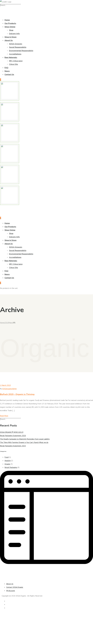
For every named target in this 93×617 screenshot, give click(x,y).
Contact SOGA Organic (14, 587)
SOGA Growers (15, 44)
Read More (4, 416)
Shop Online (10, 27)
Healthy (8, 460)
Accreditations (15, 54)
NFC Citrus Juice (15, 61)
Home (7, 20)
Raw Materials (11, 57)
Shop (11, 30)
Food (7, 457)
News (7, 71)
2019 (7, 322)
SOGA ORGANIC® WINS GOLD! (11, 432)
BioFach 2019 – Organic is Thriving (17, 394)
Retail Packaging (11, 467)
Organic (7, 464)
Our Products (10, 23)
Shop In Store (10, 37)
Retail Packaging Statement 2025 (13, 446)
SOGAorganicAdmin (9, 388)
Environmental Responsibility (21, 50)
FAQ (6, 67)
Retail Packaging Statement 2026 (13, 435)
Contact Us (9, 74)
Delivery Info (14, 33)
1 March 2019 (5, 385)
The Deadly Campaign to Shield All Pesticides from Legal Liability (25, 439)
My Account (10, 590)
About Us (9, 40)
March (11, 322)
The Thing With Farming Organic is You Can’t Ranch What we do (24, 442)
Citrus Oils (13, 64)
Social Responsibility (17, 47)
